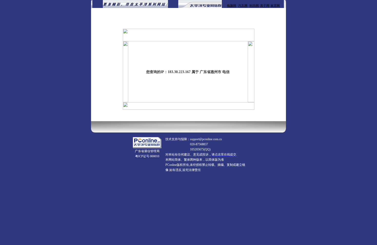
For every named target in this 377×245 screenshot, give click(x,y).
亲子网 (264, 5)
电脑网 (231, 5)
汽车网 (242, 5)
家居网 (275, 5)
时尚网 (254, 5)
